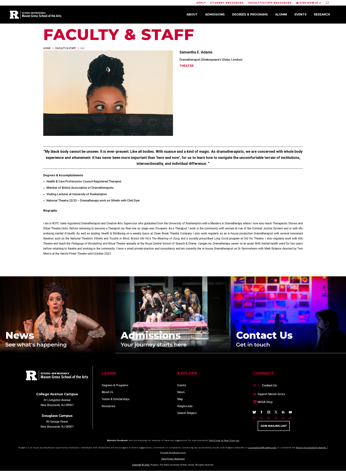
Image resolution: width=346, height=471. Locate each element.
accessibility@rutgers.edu (262, 447)
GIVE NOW (307, 3)
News (181, 392)
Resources (108, 406)
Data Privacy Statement (173, 459)
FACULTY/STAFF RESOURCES (270, 3)
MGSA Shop (265, 402)
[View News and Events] (57, 352)
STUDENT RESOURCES (227, 3)
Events (300, 14)
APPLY (201, 3)
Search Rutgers (187, 413)
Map (180, 399)
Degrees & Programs (250, 14)
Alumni (281, 14)
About (192, 14)
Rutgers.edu (184, 406)
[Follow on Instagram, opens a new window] (269, 412)
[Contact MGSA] (288, 352)
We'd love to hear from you (224, 440)
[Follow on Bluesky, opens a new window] (254, 412)
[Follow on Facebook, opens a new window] (261, 412)
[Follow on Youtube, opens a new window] (290, 412)
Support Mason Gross (271, 394)
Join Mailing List (274, 425)
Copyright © (140, 465)
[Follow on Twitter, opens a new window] (276, 412)
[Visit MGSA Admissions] (173, 352)
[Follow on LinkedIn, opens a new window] (283, 412)
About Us (107, 392)
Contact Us (269, 385)
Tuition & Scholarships (116, 399)
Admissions (215, 14)
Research (322, 14)
